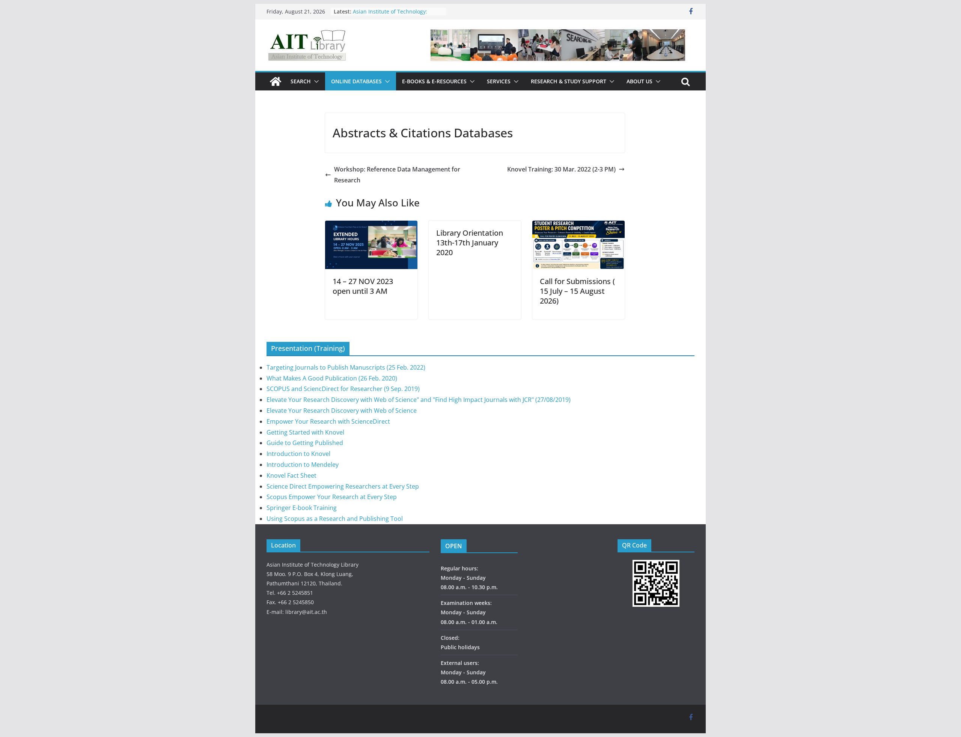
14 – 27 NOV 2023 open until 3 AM (363, 286)
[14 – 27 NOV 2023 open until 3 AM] (371, 226)
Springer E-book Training (302, 508)
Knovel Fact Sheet (291, 475)
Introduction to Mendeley (303, 464)
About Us (639, 81)
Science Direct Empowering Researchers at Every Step (343, 486)
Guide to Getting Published (305, 443)
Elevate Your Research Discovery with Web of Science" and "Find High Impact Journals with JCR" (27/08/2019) (419, 400)
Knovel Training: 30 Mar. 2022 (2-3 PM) (561, 169)
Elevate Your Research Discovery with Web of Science (342, 410)
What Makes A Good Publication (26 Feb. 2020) (332, 378)
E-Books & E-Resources (434, 81)
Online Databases (356, 81)
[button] (315, 81)
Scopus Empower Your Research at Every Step (332, 497)
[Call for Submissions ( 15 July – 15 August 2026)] (578, 226)
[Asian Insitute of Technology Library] (276, 81)
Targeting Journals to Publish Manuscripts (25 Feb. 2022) (346, 367)
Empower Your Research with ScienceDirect (328, 421)
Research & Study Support (568, 81)
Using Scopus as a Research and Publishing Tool (335, 518)
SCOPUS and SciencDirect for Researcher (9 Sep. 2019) (343, 389)
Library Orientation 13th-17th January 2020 (469, 242)
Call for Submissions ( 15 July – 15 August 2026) (577, 291)
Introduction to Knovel (298, 454)
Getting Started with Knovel (305, 432)
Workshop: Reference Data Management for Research (397, 174)
